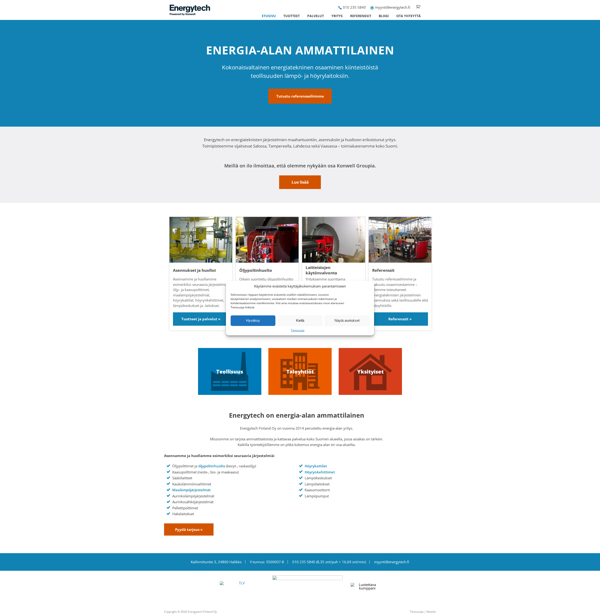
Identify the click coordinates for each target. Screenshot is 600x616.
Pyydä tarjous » (188, 529)
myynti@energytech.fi (392, 7)
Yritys (337, 16)
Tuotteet (291, 16)
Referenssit (360, 16)
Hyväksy (253, 320)
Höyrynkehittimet (320, 472)
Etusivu (269, 16)
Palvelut (315, 16)
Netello (431, 612)
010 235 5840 (354, 7)
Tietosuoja (297, 330)
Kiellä (300, 320)
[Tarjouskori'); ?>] (418, 7)
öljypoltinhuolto (211, 466)
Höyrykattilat (316, 466)
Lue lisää (300, 182)
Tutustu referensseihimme (300, 96)
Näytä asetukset (347, 320)
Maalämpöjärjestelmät (191, 490)
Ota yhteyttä (408, 16)
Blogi (384, 16)
